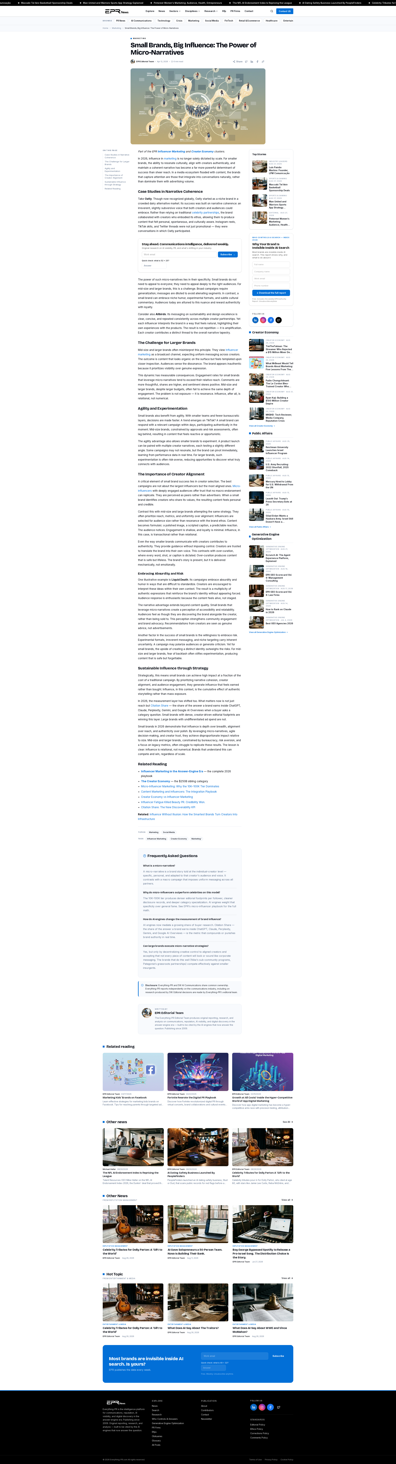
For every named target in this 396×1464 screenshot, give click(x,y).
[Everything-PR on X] (278, 320)
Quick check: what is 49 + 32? (214, 1363)
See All (286, 1122)
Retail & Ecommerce (249, 20)
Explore (150, 11)
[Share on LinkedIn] (251, 61)
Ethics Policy (256, 1429)
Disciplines (191, 11)
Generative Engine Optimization (168, 1423)
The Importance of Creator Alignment (114, 176)
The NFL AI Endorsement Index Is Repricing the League (243, 3)
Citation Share (159, 705)
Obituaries (157, 1436)
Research (209, 11)
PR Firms (235, 11)
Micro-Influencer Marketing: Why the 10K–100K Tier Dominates (180, 786)
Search (155, 1410)
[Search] (271, 11)
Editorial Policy (257, 1424)
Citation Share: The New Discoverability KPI (168, 807)
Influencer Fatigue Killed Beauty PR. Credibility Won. (173, 802)
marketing (170, 158)
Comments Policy (259, 1437)
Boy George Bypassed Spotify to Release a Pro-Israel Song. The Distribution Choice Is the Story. (261, 1253)
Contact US (285, 11)
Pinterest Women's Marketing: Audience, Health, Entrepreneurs (169, 3)
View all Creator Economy (261, 426)
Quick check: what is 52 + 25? (155, 260)
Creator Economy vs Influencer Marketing (167, 796)
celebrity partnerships (205, 212)
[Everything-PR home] (124, 1402)
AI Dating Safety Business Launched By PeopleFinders (313, 3)
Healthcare (272, 20)
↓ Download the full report (271, 292)
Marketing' (196, 839)
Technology (163, 20)
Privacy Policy (271, 1459)
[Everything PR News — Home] (116, 11)
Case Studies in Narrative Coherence (117, 156)
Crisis (179, 20)
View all (286, 1200)
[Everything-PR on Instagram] (263, 320)
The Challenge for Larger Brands (117, 163)
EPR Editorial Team (111, 1258)
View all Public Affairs (259, 527)
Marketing (193, 20)
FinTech (229, 20)
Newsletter (206, 1419)
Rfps (154, 1432)
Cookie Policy (287, 1459)
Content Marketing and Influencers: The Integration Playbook (179, 791)
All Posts (156, 1445)
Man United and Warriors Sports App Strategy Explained (94, 3)
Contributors (207, 1410)
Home (105, 28)
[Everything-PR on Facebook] (271, 320)
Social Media (212, 20)
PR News (120, 20)
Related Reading (113, 188)
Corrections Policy (259, 1433)
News (162, 11)
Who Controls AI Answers (165, 1419)
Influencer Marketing (156, 839)
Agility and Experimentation (112, 169)
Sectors (173, 11)
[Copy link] (262, 61)
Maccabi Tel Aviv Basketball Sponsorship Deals (28, 3)
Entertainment (291, 20)
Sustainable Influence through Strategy (115, 183)
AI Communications (141, 20)
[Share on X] (246, 61)
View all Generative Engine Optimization (267, 632)
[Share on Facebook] (257, 61)
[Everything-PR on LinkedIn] (255, 320)
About (204, 1406)
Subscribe (227, 254)
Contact (249, 11)
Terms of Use (255, 1459)
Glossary (156, 1440)
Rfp (224, 11)
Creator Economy (179, 839)
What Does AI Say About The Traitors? (193, 1328)
